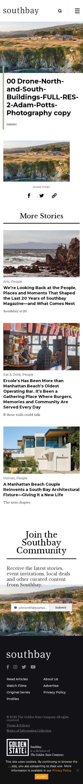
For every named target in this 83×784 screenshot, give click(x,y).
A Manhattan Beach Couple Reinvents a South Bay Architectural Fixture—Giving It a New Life (41, 489)
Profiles (13, 699)
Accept (42, 777)
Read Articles (17, 679)
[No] (77, 770)
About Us (50, 679)
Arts (6, 282)
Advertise (51, 686)
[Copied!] (54, 196)
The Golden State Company (47, 755)
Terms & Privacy (18, 725)
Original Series (18, 692)
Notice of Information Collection (29, 730)
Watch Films (17, 686)
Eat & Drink (12, 375)
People (16, 282)
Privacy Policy (54, 692)
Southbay (35, 747)
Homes (9, 478)
